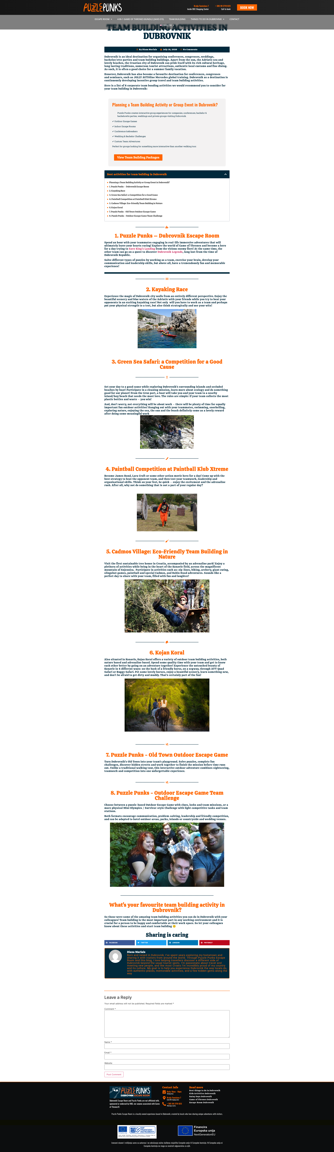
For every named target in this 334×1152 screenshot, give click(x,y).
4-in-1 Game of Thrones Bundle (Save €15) (140, 19)
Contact (234, 19)
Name (108, 1042)
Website (108, 1063)
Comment (110, 1009)
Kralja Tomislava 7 (174, 1097)
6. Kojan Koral (116, 207)
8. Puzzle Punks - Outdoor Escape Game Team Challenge (135, 216)
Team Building (177, 19)
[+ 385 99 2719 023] (164, 1104)
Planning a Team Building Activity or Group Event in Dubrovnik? (139, 182)
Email (107, 1052)
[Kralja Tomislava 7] (164, 1098)
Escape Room (102, 19)
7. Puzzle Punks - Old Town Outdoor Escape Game (132, 211)
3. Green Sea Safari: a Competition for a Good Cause (133, 195)
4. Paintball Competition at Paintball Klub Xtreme (133, 199)
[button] (225, 174)
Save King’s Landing (142, 248)
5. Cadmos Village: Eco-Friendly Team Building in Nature (135, 203)
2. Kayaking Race (117, 190)
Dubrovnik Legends (170, 252)
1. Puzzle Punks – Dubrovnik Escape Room (129, 186)
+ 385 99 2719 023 (223, 5)
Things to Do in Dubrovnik (206, 19)
